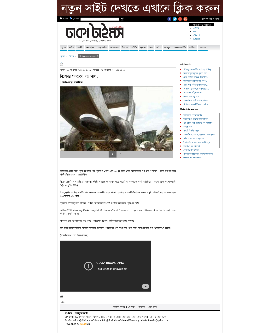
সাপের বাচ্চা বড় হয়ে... (192, 96)
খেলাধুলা (167, 47)
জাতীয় (71, 47)
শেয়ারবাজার (114, 47)
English (196, 39)
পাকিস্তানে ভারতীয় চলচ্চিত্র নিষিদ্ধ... (198, 69)
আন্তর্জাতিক (102, 47)
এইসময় (196, 28)
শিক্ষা (151, 47)
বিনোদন (125, 47)
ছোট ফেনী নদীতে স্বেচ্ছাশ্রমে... (195, 85)
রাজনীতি (80, 47)
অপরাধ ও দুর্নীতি (180, 47)
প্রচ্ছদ (63, 47)
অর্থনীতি (134, 47)
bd (85, 323)
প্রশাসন (143, 47)
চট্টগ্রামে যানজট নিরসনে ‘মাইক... (196, 104)
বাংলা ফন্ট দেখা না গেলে (210, 19)
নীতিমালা (142, 307)
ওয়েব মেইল (152, 307)
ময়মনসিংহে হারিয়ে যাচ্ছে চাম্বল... (196, 100)
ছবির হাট (196, 35)
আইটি (158, 47)
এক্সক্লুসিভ (90, 47)
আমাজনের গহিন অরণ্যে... (193, 92)
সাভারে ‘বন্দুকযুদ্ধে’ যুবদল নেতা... (196, 73)
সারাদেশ (203, 47)
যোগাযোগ (131, 307)
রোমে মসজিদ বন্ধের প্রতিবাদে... (195, 77)
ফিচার (195, 31)
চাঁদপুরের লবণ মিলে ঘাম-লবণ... (195, 81)
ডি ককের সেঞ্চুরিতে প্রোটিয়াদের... (196, 88)
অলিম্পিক (192, 47)
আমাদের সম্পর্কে (119, 307)
